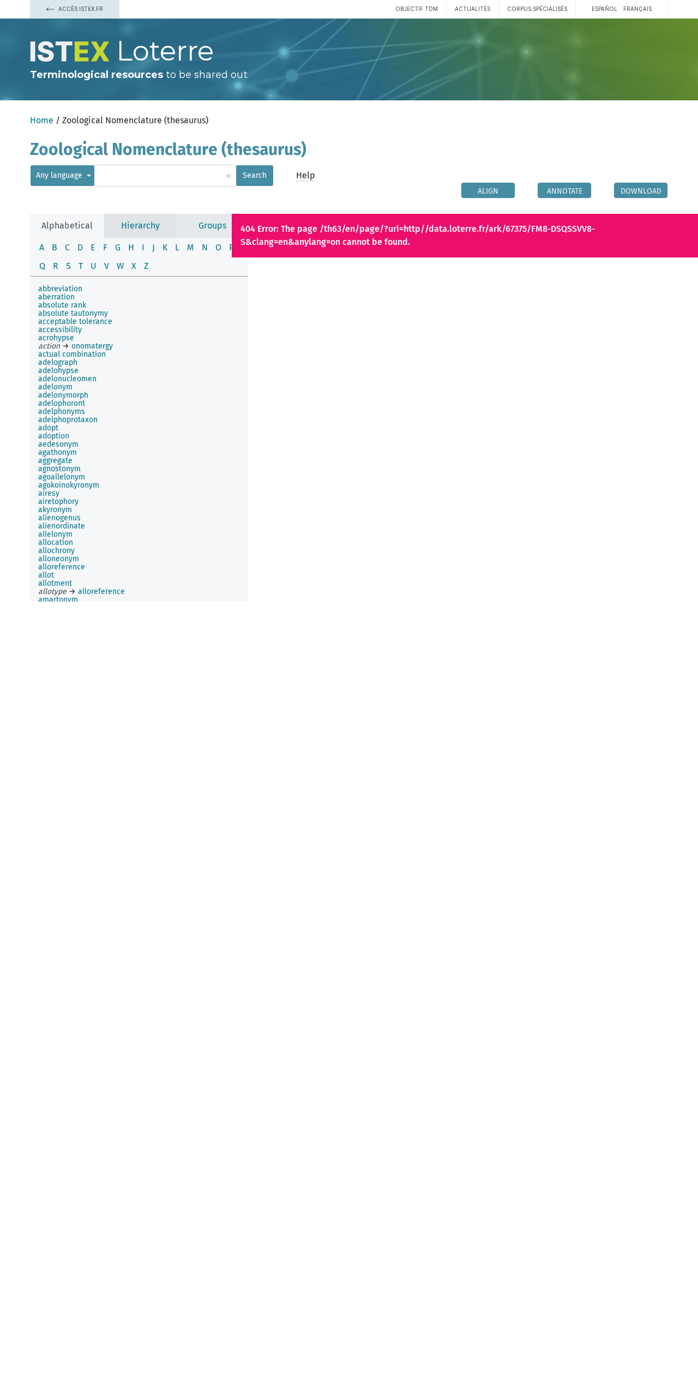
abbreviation (60, 288)
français (637, 8)
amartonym (58, 599)
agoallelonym (61, 477)
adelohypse (58, 370)
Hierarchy (140, 225)
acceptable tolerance (75, 321)
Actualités (472, 8)
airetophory (58, 501)
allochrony (56, 550)
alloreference (61, 567)
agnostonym (59, 468)
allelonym (55, 534)
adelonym (55, 387)
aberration (56, 297)
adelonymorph (63, 395)
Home (41, 120)
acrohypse (56, 338)
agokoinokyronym (68, 485)
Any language (60, 175)
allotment (55, 583)
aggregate (55, 460)
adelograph (57, 362)
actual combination (72, 354)
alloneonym (58, 558)
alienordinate (61, 526)
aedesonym (58, 444)
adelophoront (61, 403)
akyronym (55, 509)
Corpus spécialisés (537, 8)
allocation (55, 542)
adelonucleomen (67, 378)
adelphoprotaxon (68, 419)
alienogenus (59, 518)
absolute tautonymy (73, 313)
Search (255, 175)
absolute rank (62, 305)
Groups (212, 225)
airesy (48, 493)
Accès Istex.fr (80, 8)
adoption (53, 436)
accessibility (60, 329)
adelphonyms (61, 411)
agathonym (57, 452)
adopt (48, 428)
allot (46, 575)
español (604, 8)
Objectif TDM (416, 8)
